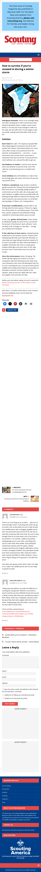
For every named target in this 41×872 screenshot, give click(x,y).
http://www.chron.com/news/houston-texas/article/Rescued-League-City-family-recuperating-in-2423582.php (18, 613)
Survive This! (12, 310)
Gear (3, 802)
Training (4, 796)
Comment (5, 655)
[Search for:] (20, 60)
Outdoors (5, 799)
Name (4, 671)
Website (5, 683)
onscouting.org (26, 817)
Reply (6, 573)
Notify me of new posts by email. (16, 698)
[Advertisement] (20, 399)
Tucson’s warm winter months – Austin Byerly (22, 642)
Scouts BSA (5, 789)
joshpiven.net (8, 295)
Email (4, 677)
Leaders (4, 792)
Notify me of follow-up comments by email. (19, 695)
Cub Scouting (6, 786)
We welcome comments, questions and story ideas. (18, 830)
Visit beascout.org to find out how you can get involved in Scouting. (20, 857)
